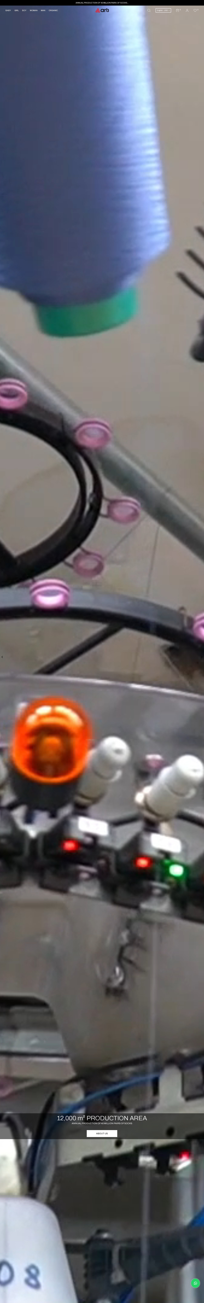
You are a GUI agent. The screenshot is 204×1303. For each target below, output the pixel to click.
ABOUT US (102, 1133)
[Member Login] (187, 10)
